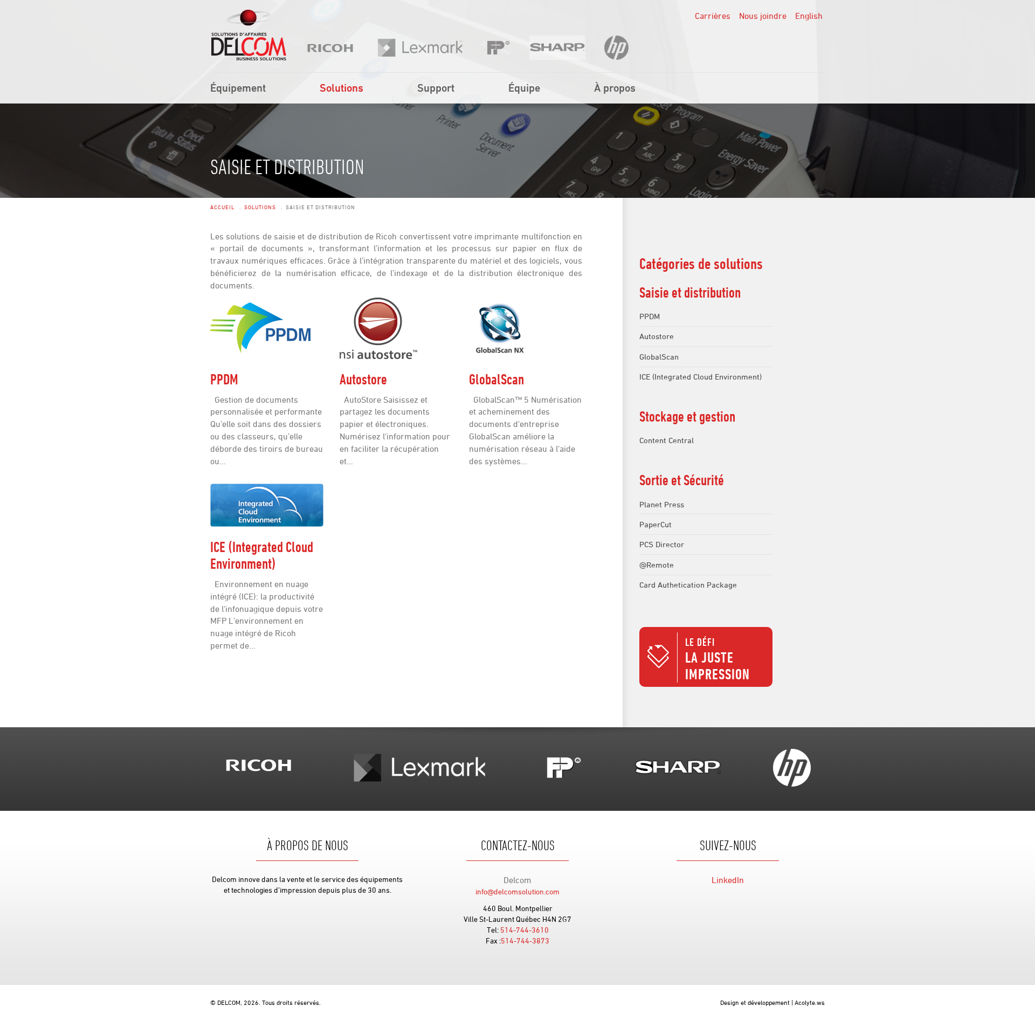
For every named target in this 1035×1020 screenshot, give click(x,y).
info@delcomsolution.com (517, 891)
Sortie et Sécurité (681, 480)
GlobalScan (496, 379)
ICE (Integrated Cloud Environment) (261, 555)
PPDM (224, 379)
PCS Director (661, 544)
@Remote (656, 564)
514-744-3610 (524, 929)
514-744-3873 (525, 940)
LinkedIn (728, 880)
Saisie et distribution (690, 292)
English (809, 15)
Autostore (363, 379)
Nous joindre (762, 15)
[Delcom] (248, 35)
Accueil (222, 207)
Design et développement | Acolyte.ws (772, 1002)
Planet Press (661, 504)
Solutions (341, 87)
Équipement (238, 87)
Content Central (666, 440)
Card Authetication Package (688, 584)
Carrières (712, 15)
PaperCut (655, 524)
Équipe (524, 87)
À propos (615, 87)
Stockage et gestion (687, 416)
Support (435, 87)
